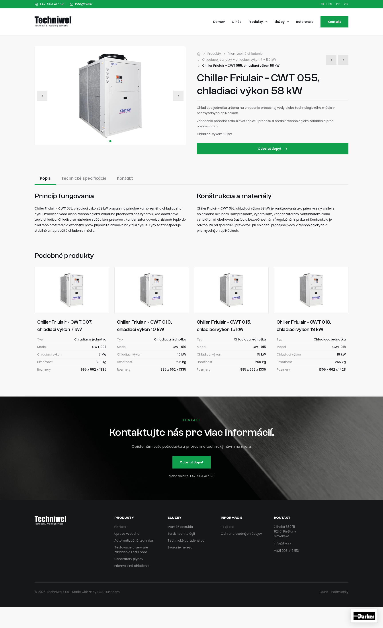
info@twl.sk (282, 543)
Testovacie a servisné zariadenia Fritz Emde (131, 549)
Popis (45, 178)
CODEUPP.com (108, 592)
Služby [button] (279, 21)
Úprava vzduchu (126, 533)
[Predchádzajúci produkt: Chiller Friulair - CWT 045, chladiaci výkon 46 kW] (331, 60)
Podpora (227, 527)
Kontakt (334, 21)
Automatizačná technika (133, 540)
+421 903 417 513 (202, 476)
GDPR (324, 592)
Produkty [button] (256, 21)
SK (322, 4)
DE (338, 4)
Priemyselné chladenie (245, 53)
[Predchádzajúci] (42, 96)
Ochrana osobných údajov (241, 533)
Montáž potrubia (180, 527)
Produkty (214, 53)
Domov (219, 21)
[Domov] (199, 54)
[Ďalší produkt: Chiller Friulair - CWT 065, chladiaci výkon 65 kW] (343, 60)
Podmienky (339, 592)
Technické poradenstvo (186, 540)
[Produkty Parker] (364, 616)
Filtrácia (120, 527)
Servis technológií (181, 533)
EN (330, 4)
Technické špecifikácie (83, 178)
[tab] (110, 141)
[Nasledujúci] (178, 96)
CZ (346, 4)
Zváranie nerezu (180, 547)
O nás (236, 21)
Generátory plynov (128, 559)
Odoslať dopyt (269, 148)
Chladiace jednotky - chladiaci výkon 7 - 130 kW (239, 59)
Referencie (304, 21)
